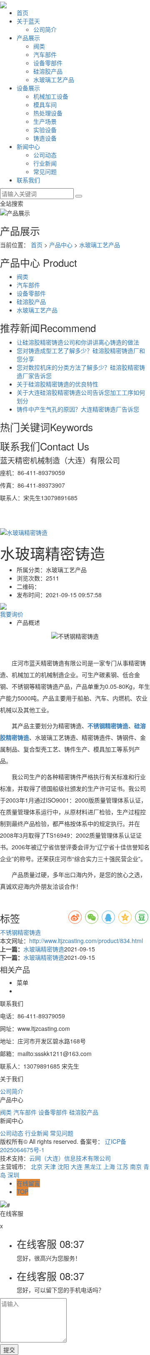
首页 (22, 12)
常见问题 (45, 171)
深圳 (13, 1175)
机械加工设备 (50, 96)
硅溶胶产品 (47, 71)
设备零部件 (47, 63)
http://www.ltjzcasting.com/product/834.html (86, 940)
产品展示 (28, 37)
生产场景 (45, 121)
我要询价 (11, 614)
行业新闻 (45, 163)
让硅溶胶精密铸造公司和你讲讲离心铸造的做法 (78, 342)
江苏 (122, 1166)
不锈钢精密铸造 (20, 932)
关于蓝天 (28, 21)
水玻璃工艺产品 (53, 79)
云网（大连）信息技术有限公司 (70, 1158)
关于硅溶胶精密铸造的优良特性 (57, 384)
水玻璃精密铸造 (43, 949)
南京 (136, 1166)
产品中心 (60, 244)
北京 (36, 1166)
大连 (76, 1166)
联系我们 (28, 180)
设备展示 (28, 88)
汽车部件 (45, 54)
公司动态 (45, 155)
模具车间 (45, 104)
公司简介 (45, 29)
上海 (109, 1166)
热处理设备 (47, 113)
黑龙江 (93, 1166)
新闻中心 (28, 146)
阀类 (39, 46)
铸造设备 (45, 138)
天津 (50, 1166)
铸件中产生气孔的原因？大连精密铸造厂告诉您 (78, 409)
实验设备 (45, 129)
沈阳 (63, 1166)
